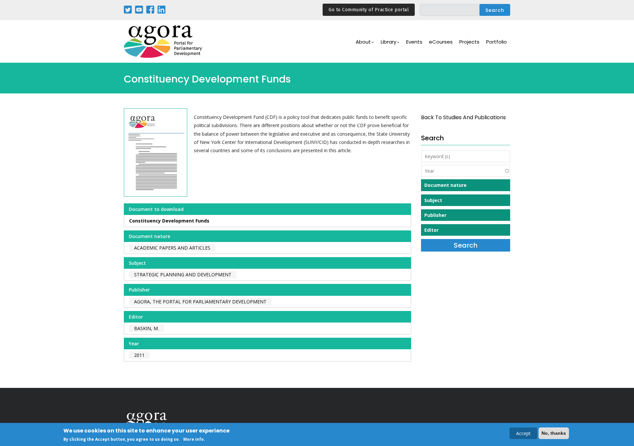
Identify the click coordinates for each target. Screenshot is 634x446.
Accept (523, 433)
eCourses (441, 41)
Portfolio (496, 41)
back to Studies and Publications (463, 117)
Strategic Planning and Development (182, 274)
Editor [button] (431, 230)
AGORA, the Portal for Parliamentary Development (200, 301)
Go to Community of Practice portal (369, 10)
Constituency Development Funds (169, 221)
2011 (139, 355)
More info (193, 439)
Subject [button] (433, 200)
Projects (469, 41)
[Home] (163, 41)
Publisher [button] (435, 215)
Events (414, 41)
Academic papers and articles (172, 248)
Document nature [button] (445, 185)
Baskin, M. (146, 328)
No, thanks (554, 433)
